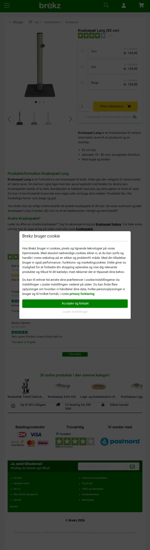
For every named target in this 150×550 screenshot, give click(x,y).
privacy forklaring (82, 294)
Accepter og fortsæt (75, 303)
